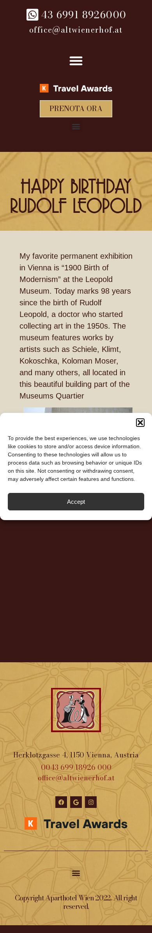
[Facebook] (61, 802)
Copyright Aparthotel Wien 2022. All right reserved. (76, 902)
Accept (76, 501)
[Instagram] (91, 802)
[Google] (76, 802)
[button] (140, 422)
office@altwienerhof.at (76, 778)
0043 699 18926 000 (76, 767)
